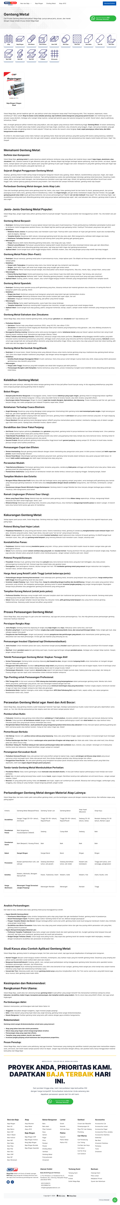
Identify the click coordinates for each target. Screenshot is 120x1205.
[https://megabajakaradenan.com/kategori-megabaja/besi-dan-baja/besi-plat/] (77, 40)
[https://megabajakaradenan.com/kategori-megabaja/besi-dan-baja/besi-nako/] (88, 40)
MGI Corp (61, 1196)
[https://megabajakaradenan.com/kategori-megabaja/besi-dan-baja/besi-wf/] (31, 55)
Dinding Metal (51, 3)
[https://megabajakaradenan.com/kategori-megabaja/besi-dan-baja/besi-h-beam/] (43, 55)
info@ (43, 1187)
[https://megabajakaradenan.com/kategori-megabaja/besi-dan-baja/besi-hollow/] (43, 40)
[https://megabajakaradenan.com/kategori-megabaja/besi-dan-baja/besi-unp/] (8, 55)
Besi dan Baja (24, 3)
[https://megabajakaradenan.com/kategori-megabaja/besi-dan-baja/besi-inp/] (20, 55)
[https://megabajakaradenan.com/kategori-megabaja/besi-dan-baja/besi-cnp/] (54, 40)
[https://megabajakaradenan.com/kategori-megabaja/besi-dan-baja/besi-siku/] (111, 40)
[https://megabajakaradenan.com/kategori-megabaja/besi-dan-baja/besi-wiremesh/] (54, 55)
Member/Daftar (109, 3)
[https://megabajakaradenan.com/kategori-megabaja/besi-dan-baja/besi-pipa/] (66, 40)
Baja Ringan (39, 3)
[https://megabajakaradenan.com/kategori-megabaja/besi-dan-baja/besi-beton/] (31, 40)
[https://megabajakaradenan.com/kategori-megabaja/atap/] (8, 40)
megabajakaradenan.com (52, 1187)
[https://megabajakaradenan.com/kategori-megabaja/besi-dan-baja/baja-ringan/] (20, 40)
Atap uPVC (62, 3)
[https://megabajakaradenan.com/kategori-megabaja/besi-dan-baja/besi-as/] (100, 40)
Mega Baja (72, 1196)
